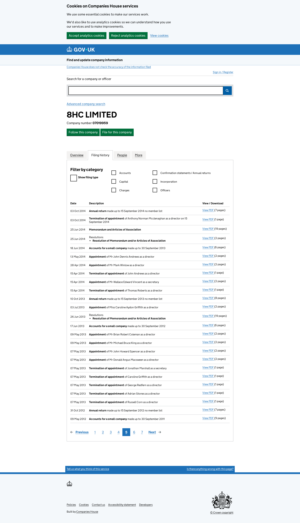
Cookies (84, 504)
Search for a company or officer (89, 79)
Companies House (87, 511)
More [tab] (138, 155)
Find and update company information (95, 60)
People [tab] (122, 155)
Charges (124, 190)
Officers (165, 190)
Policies (71, 504)
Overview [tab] (77, 155)
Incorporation (168, 181)
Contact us (98, 504)
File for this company (117, 132)
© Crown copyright (221, 512)
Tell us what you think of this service (88, 469)
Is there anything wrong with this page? (210, 469)
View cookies (159, 35)
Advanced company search (86, 104)
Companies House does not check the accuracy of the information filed (109, 67)
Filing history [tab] (100, 155)
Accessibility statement (122, 504)
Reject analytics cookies (128, 35)
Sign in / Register (223, 72)
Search (227, 90)
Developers (146, 504)
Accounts (125, 173)
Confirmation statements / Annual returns (185, 173)
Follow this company (83, 132)
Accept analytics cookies (86, 35)
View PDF (208, 210)
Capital (123, 181)
